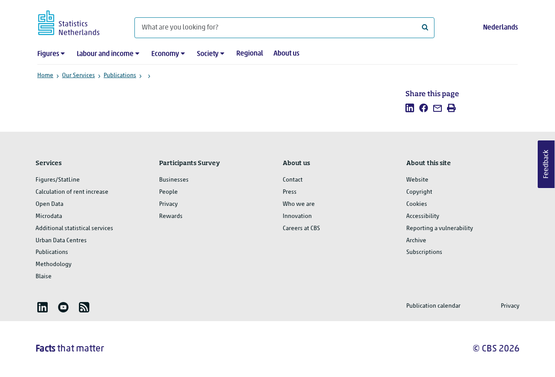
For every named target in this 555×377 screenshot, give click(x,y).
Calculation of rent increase (72, 192)
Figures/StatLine (58, 180)
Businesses (174, 180)
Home (45, 75)
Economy (165, 54)
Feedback (546, 164)
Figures (48, 54)
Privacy (168, 204)
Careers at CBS (301, 228)
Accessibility (422, 216)
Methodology (54, 264)
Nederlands (500, 27)
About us (286, 53)
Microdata (49, 216)
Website (417, 180)
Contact (293, 180)
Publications (120, 75)
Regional (249, 53)
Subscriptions (424, 252)
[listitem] (410, 108)
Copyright (419, 192)
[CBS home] (77, 21)
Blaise (44, 277)
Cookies (416, 204)
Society (208, 54)
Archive (416, 241)
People (168, 192)
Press (290, 192)
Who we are (299, 204)
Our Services (78, 75)
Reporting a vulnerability (439, 228)
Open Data (49, 204)
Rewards (171, 216)
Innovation (297, 216)
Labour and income (105, 54)
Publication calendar (433, 306)
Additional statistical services (74, 228)
